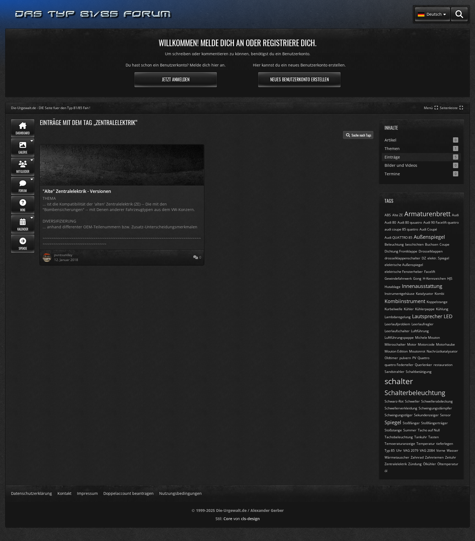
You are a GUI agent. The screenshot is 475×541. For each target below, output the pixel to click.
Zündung (415, 464)
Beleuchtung (394, 244)
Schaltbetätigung (419, 371)
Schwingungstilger (399, 415)
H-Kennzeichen (434, 278)
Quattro (423, 358)
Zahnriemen (434, 457)
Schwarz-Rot (394, 401)
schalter (399, 381)
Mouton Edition (396, 351)
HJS (449, 278)
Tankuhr (420, 437)
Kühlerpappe (425, 309)
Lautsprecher (427, 316)
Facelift (429, 271)
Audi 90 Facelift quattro (441, 222)
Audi (455, 215)
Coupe (444, 244)
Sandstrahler (394, 371)
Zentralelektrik (396, 464)
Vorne (440, 450)
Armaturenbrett (427, 213)
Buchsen (431, 244)
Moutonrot (417, 351)
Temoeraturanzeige (400, 443)
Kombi (439, 293)
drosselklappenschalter (402, 258)
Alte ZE (397, 215)
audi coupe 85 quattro (401, 229)
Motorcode (426, 344)
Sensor (445, 415)
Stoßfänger (411, 423)
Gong (417, 278)
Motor (411, 344)
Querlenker (423, 364)
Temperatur (425, 443)
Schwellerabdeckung (437, 401)
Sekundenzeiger (426, 415)
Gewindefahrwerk (398, 278)
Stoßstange (393, 430)
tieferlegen (444, 443)
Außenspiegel (429, 237)
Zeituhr (450, 457)
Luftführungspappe (399, 337)
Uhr (399, 450)
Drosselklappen (431, 251)
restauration (442, 364)
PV (414, 358)
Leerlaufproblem (397, 324)
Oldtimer (391, 358)
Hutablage (393, 286)
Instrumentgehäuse (400, 293)
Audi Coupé (428, 229)
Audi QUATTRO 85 (398, 237)
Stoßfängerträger (434, 423)
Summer (409, 430)
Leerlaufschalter (397, 331)
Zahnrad (417, 457)
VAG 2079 (410, 450)
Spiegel (393, 422)
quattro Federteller (399, 364)
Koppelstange (437, 301)
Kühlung (442, 309)
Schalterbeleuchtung (415, 392)
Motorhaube (445, 344)
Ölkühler (429, 464)
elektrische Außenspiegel (404, 264)
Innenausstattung (422, 286)
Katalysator (424, 293)
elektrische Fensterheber (404, 271)
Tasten (433, 437)
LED (448, 316)
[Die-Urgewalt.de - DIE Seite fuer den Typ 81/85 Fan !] (93, 14)
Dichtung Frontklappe (401, 251)
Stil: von (238, 518)
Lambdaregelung (398, 317)
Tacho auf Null (429, 430)
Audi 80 (390, 222)
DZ (424, 258)
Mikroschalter (395, 344)
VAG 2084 (427, 450)
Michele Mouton (427, 337)
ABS (388, 215)
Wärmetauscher (397, 457)
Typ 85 (390, 450)
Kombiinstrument (405, 301)
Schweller (412, 401)
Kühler (409, 309)
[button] (432, 14)
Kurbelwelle (393, 309)
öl (386, 470)
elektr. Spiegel (438, 258)
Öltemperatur (447, 464)
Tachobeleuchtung (399, 437)
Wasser (452, 450)
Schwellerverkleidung (401, 408)
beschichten (414, 244)
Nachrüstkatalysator (442, 351)
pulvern (405, 358)
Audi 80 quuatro (409, 222)
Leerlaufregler (422, 324)
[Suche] (459, 14)
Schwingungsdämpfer (435, 408)
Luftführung (420, 331)
